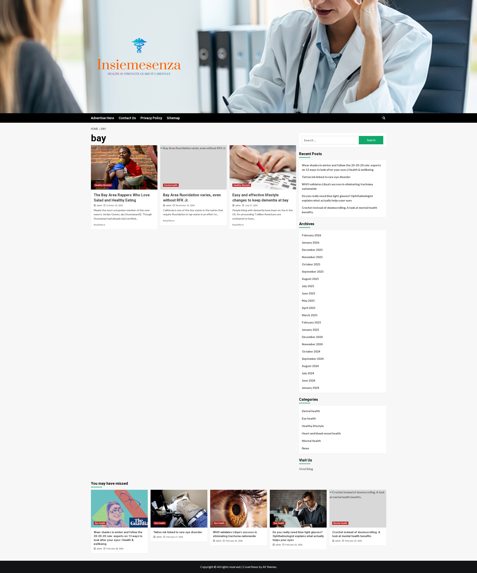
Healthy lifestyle (103, 185)
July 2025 (308, 286)
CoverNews (250, 567)
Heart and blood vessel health (321, 433)
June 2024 (308, 380)
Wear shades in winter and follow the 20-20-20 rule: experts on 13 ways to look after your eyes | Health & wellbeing (341, 167)
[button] (384, 118)
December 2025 (312, 249)
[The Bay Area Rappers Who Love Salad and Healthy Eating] (124, 167)
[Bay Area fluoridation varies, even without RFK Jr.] (193, 167)
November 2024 (312, 344)
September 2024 (313, 358)
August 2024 (310, 366)
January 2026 (310, 242)
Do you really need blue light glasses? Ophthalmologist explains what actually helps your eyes (337, 198)
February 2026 (311, 235)
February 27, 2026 (174, 537)
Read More (99, 224)
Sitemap (173, 118)
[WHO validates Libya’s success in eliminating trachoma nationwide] (238, 509)
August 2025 (310, 278)
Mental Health (311, 440)
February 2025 (311, 322)
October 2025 (311, 264)
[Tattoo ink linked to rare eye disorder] (179, 509)
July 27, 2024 (251, 205)
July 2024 (308, 373)
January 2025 (310, 329)
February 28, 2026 (114, 548)
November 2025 (312, 257)
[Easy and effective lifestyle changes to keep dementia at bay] (263, 167)
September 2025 (313, 271)
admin (99, 205)
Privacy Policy (151, 118)
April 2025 (308, 307)
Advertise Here (102, 118)
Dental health (171, 185)
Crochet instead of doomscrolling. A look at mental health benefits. (339, 210)
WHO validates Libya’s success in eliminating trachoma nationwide (337, 186)
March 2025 (310, 315)
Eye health (309, 418)
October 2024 (311, 351)
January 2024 (310, 387)
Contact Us (127, 118)
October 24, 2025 (114, 205)
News (305, 448)
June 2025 (308, 293)
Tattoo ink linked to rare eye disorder (326, 177)
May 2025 (308, 300)
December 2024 (312, 337)
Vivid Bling (306, 469)
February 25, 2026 (293, 545)
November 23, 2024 (185, 205)
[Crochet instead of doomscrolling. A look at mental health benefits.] (357, 509)
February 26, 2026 (234, 541)
